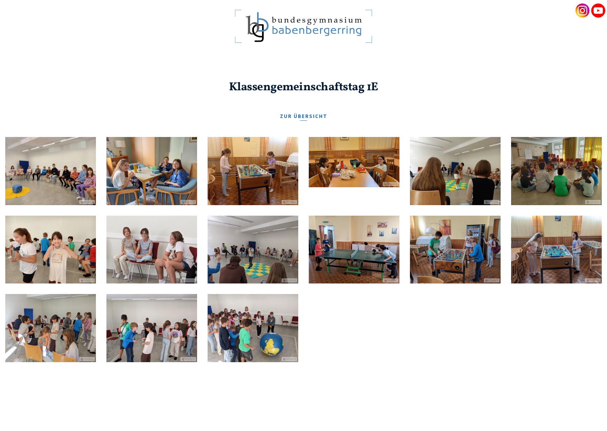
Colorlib (388, 413)
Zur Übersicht (303, 116)
